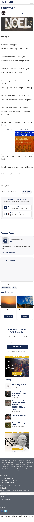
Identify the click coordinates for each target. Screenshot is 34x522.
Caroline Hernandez (9, 32)
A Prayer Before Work (19, 415)
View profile (17, 13)
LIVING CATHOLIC (6, 287)
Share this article (27, 192)
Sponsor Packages (14, 480)
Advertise (6, 480)
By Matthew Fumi (16, 397)
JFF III (10, 11)
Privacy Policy (7, 501)
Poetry (14, 287)
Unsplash (16, 32)
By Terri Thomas (16, 411)
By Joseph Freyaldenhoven (18, 426)
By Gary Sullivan (16, 387)
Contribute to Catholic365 (10, 482)
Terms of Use (7, 499)
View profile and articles (9, 252)
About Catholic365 (8, 478)
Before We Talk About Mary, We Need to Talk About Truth (19, 393)
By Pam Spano (15, 417)
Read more (9, 316)
